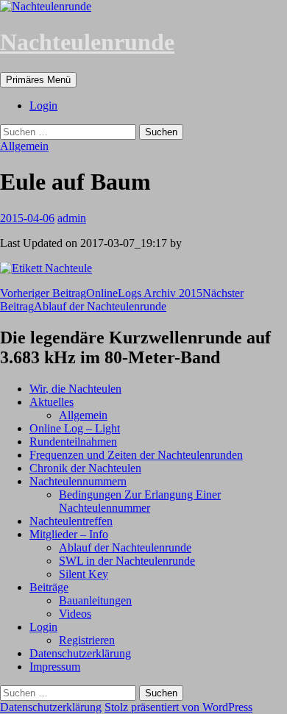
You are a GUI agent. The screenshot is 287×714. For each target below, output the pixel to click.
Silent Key (83, 574)
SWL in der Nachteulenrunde (127, 560)
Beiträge (48, 587)
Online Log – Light (74, 428)
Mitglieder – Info (68, 534)
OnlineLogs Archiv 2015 (101, 293)
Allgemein (24, 146)
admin (71, 218)
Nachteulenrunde (87, 42)
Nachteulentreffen (71, 521)
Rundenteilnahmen (73, 441)
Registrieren (87, 640)
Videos (75, 613)
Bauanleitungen (95, 600)
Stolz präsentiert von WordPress (178, 707)
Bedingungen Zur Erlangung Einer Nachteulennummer (140, 501)
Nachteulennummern (78, 481)
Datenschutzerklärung (80, 653)
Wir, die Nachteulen (75, 388)
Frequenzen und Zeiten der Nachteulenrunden (136, 455)
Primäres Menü (38, 79)
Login (43, 105)
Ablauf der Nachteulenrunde (122, 300)
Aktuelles (51, 402)
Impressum (54, 666)
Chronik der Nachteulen (85, 468)
